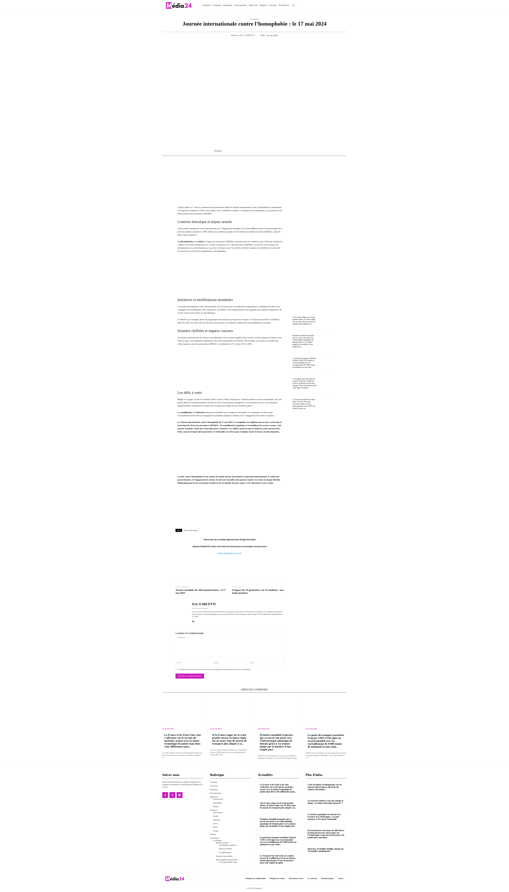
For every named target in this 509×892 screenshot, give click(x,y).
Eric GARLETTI (247, 35)
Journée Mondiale (191, 530)
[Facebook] (165, 795)
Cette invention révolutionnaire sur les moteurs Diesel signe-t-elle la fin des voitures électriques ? (325, 787)
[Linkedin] (193, 621)
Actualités (254, 19)
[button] (293, 5)
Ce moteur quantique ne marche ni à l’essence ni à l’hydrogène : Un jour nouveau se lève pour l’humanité (324, 816)
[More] (292, 150)
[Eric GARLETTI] (181, 612)
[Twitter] (172, 795)
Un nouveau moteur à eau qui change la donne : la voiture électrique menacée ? (325, 802)
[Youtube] (179, 795)
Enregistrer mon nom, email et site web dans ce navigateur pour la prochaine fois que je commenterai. (215, 669)
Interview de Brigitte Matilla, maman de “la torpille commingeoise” (325, 850)
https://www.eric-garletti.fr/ (200, 608)
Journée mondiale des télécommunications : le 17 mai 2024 (200, 591)
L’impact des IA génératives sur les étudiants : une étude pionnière (258, 591)
